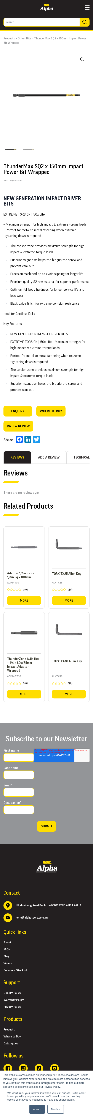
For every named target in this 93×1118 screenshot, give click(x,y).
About (7, 942)
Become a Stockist (15, 970)
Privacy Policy (12, 1006)
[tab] (17, 457)
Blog (6, 956)
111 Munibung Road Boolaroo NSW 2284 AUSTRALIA (49, 905)
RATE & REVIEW (18, 426)
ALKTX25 (62, 587)
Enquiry (17, 411)
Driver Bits (24, 38)
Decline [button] (55, 1109)
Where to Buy (12, 1036)
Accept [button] (37, 1109)
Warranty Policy (13, 1000)
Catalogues (10, 1043)
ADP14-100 (17, 587)
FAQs (6, 949)
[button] (82, 59)
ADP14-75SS (17, 680)
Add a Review (49, 457)
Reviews (17, 457)
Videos (7, 963)
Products (9, 38)
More (24, 600)
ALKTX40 (62, 680)
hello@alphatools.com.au (32, 917)
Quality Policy (12, 993)
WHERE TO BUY (51, 411)
